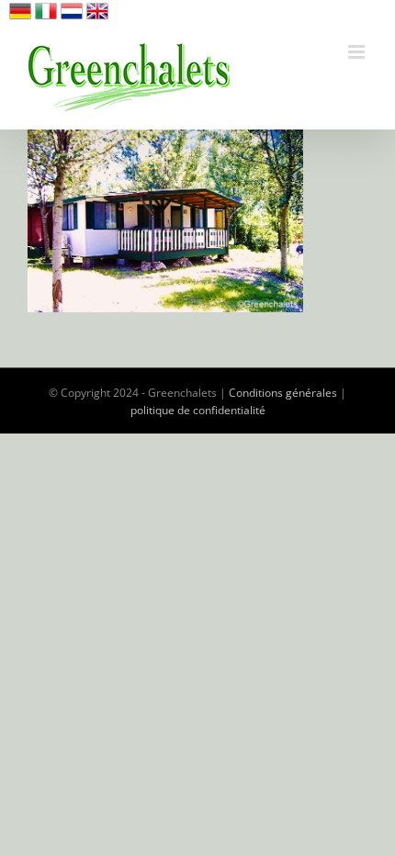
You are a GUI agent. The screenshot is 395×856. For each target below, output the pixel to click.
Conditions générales (283, 392)
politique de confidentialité (197, 410)
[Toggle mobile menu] (357, 52)
